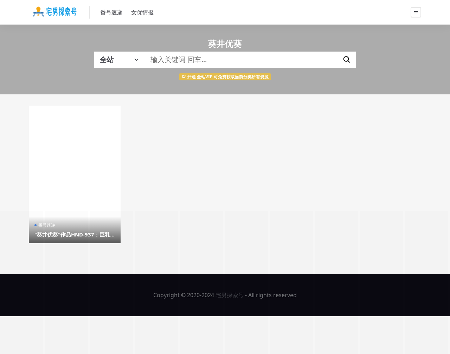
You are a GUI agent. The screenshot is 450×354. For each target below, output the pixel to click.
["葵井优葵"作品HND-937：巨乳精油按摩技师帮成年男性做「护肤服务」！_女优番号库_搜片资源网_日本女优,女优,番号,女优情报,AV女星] (75, 174)
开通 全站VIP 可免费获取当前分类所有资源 (228, 77)
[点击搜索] (347, 60)
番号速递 (111, 12)
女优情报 (142, 12)
